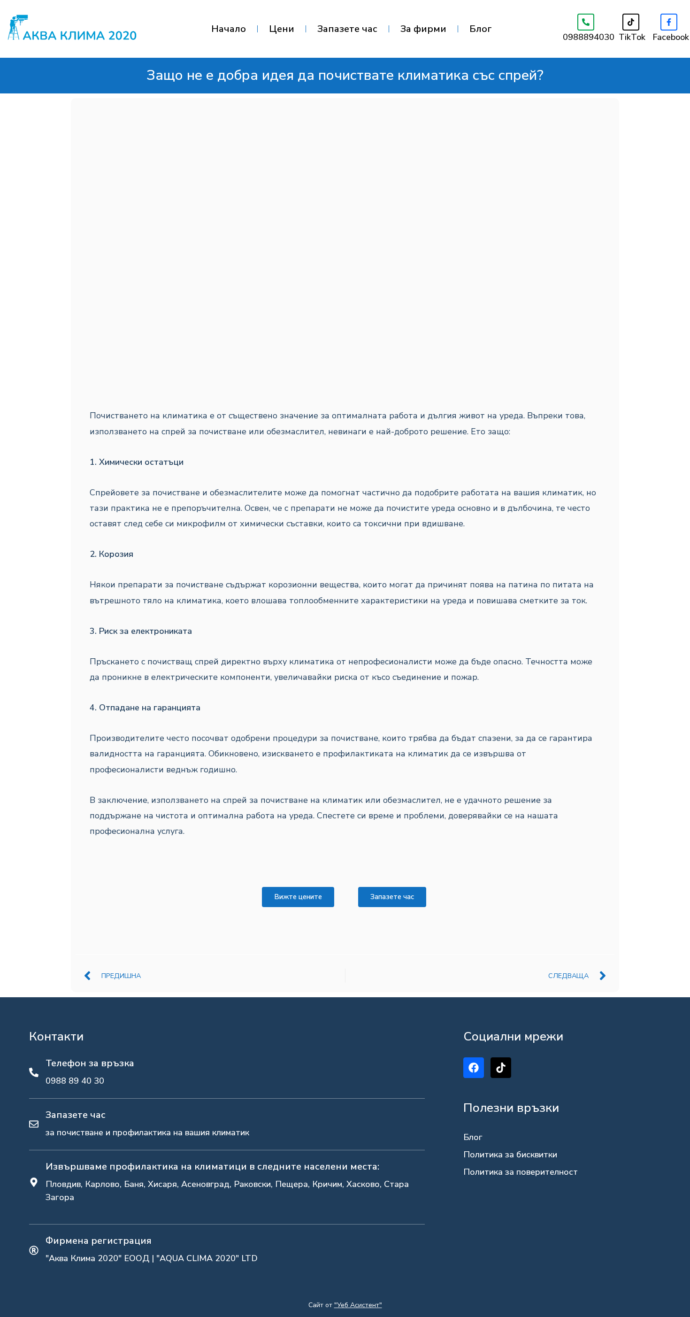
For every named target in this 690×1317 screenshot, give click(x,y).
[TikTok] (630, 22)
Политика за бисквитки (510, 1154)
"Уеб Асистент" (358, 1305)
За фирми (423, 29)
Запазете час (347, 29)
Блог (480, 29)
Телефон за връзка (90, 1063)
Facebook (670, 37)
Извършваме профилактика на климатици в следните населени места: (212, 1166)
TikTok (632, 37)
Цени (281, 29)
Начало (228, 29)
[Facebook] (668, 22)
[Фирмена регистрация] (33, 1250)
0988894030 (588, 37)
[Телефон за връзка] (33, 1072)
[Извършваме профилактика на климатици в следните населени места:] (33, 1182)
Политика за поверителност (520, 1172)
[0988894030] (585, 22)
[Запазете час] (33, 1124)
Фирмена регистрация (99, 1240)
